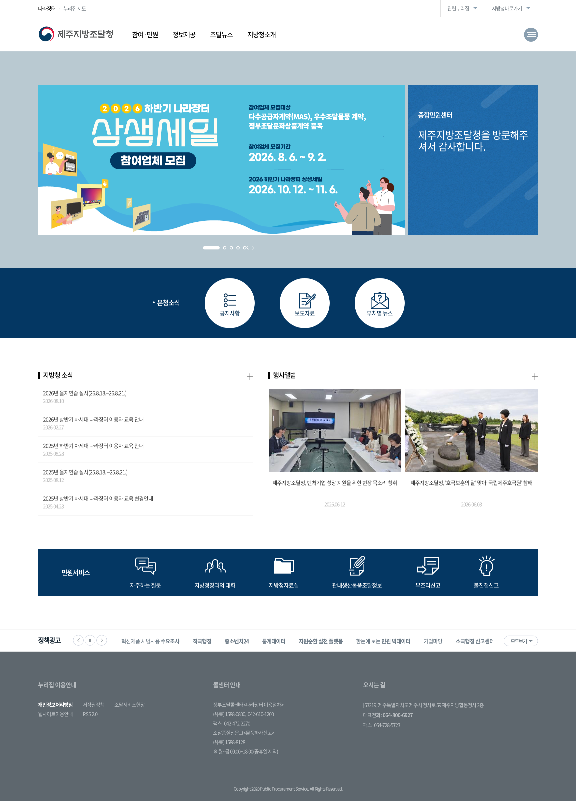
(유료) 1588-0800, (229, 714)
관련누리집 (458, 8)
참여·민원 (145, 34)
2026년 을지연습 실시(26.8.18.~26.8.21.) (84, 393)
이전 (78, 640)
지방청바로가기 (507, 8)
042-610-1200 (261, 714)
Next (253, 247)
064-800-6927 (398, 715)
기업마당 (433, 641)
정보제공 (184, 34)
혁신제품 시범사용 (150, 641)
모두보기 (519, 641)
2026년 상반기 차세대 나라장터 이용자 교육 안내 (93, 419)
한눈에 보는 (383, 641)
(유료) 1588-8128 (229, 742)
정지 (90, 640)
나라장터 (46, 8)
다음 (101, 640)
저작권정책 (93, 704)
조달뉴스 (221, 34)
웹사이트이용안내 (55, 714)
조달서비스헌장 (129, 704)
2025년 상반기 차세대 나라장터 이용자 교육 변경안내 (98, 498)
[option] (150, 641)
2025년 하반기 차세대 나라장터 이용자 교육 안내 (93, 446)
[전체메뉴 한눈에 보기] (531, 35)
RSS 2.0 (90, 714)
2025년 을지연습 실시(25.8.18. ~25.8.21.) (85, 472)
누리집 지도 (74, 8)
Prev (247, 247)
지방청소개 (261, 34)
